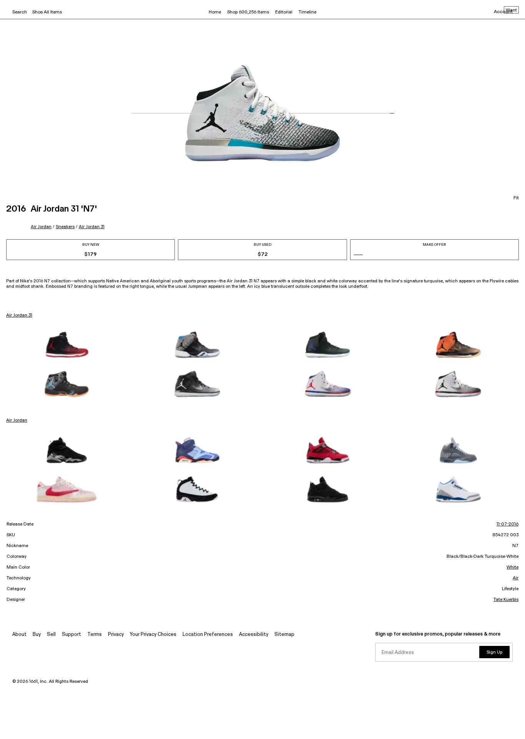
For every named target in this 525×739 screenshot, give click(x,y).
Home (215, 12)
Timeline (307, 12)
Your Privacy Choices (153, 634)
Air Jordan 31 (92, 227)
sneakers (65, 227)
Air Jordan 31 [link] (19, 315)
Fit (516, 198)
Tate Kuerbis (505, 599)
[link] (67, 344)
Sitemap (284, 634)
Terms (94, 634)
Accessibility (253, 634)
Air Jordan (41, 227)
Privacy (116, 634)
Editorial (283, 12)
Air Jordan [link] (16, 420)
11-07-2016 (507, 524)
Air (515, 578)
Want (511, 10)
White (512, 567)
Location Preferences (208, 634)
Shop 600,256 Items (248, 12)
